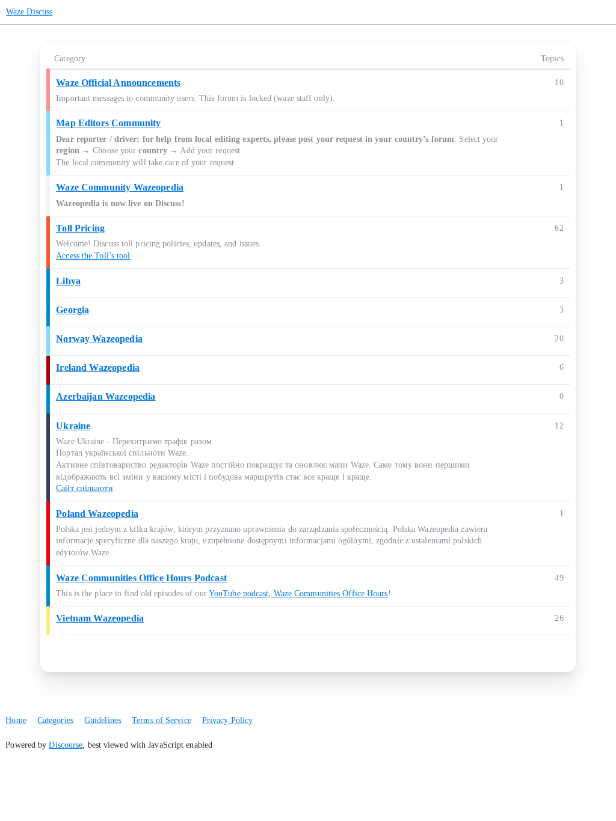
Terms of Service (161, 720)
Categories (55, 720)
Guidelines (102, 720)
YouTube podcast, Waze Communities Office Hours (298, 593)
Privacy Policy (227, 720)
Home (15, 720)
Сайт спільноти (84, 488)
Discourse (65, 744)
